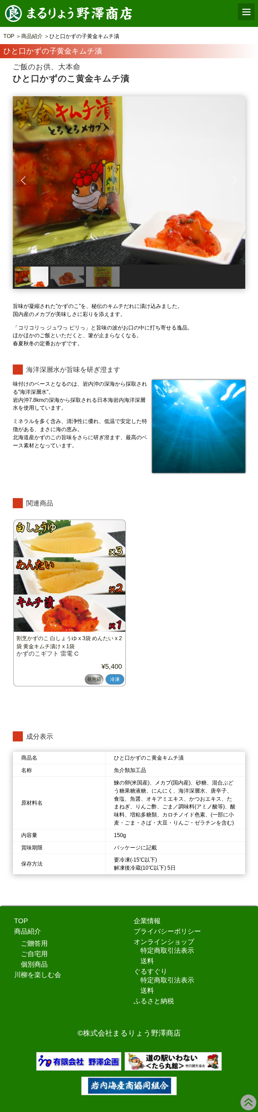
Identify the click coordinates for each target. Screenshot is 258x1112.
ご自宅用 (34, 954)
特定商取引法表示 (167, 950)
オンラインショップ (164, 941)
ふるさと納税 (154, 1001)
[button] (23, 180)
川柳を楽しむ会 (37, 974)
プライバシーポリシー (167, 931)
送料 (147, 961)
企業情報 (147, 921)
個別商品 (34, 964)
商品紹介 (32, 36)
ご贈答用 (34, 943)
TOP (8, 36)
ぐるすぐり (150, 971)
